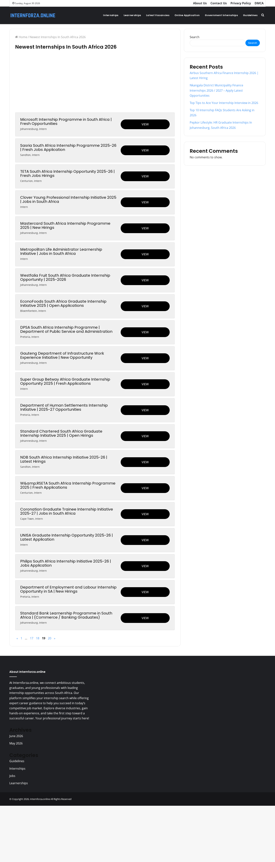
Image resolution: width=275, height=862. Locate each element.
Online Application (187, 15)
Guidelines (250, 15)
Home (22, 37)
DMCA (259, 3)
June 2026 (16, 736)
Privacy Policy (240, 3)
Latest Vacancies (157, 15)
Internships (110, 15)
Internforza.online (40, 799)
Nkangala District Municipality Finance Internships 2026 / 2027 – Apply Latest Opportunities (216, 90)
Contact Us (218, 3)
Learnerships (132, 15)
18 (37, 638)
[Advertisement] (95, 85)
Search (194, 37)
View (145, 124)
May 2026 (16, 743)
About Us (200, 3)
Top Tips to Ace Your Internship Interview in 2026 (224, 103)
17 (31, 638)
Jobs (12, 776)
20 (49, 638)
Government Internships (221, 15)
